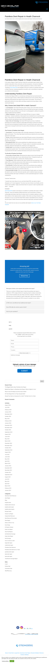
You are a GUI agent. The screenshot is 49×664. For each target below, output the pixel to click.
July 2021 (7, 479)
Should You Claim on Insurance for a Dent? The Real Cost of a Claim (20, 396)
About (6, 653)
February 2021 (8, 488)
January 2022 (8, 465)
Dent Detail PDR (13, 87)
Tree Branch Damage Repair (11, 558)
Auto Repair (7, 498)
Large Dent (16, 653)
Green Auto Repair (9, 536)
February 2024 (8, 421)
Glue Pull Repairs (9, 531)
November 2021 (8, 470)
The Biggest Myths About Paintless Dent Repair (15, 387)
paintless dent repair (9, 551)
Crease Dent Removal (10, 516)
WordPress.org (8, 570)
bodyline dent (8, 502)
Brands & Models (35, 653)
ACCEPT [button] (11, 661)
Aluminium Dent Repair (25, 653)
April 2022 (7, 461)
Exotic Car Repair (9, 529)
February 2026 (8, 409)
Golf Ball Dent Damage (10, 534)
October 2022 (8, 447)
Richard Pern (24, 276)
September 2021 (8, 474)
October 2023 (8, 429)
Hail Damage (8, 538)
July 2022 (7, 454)
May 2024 (7, 418)
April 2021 (7, 483)
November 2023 (8, 427)
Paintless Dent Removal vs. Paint (12, 549)
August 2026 (8, 405)
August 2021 (8, 477)
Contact (22, 654)
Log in (6, 564)
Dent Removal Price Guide (11, 518)
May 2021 (7, 481)
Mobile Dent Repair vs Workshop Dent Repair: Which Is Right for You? (20, 389)
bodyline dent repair (9, 507)
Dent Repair (30, 18)
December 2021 (8, 468)
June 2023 (7, 436)
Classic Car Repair (9, 513)
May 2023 (7, 438)
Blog (6, 500)
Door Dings (7, 525)
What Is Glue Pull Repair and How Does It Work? (15, 391)
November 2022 (8, 445)
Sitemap (27, 654)
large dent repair (8, 542)
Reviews (41, 653)
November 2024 (8, 414)
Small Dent (11, 653)
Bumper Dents (8, 511)
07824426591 (43, 2)
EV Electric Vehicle (9, 527)
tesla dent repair (8, 554)
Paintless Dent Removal (37, 18)
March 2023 (7, 441)
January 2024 (8, 423)
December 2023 (8, 425)
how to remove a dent (10, 540)
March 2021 (7, 485)
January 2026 (8, 412)
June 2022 (7, 456)
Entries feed (7, 566)
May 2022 (7, 459)
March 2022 (7, 463)
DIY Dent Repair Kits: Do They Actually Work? (15, 393)
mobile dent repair (9, 545)
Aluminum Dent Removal (10, 495)
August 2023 (8, 434)
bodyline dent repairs (9, 509)
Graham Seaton (9, 18)
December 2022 (8, 443)
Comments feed (8, 568)
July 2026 (7, 407)
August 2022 (8, 452)
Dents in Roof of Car (9, 522)
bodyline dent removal (23, 18)
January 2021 (8, 490)
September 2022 (8, 450)
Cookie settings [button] (5, 661)
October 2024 (8, 416)
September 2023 (8, 432)
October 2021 (8, 472)
